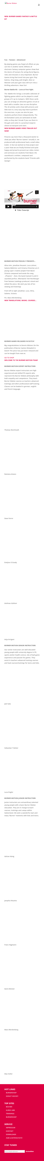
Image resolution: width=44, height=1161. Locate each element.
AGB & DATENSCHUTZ (14, 1138)
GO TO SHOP (9, 358)
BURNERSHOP (11, 1093)
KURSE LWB (10, 1110)
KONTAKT (9, 1131)
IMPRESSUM (10, 1128)
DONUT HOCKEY (12, 1096)
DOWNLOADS (11, 1134)
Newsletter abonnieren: (13, 1148)
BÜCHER (9, 1107)
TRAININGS (10, 1113)
